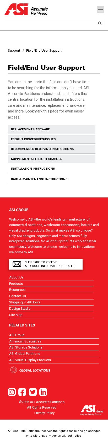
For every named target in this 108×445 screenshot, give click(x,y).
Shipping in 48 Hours (25, 302)
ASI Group (17, 335)
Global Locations (34, 370)
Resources (17, 290)
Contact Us (17, 296)
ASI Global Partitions (24, 354)
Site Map (16, 315)
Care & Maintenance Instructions (39, 179)
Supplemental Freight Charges (36, 159)
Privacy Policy (44, 413)
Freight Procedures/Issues (33, 139)
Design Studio (20, 308)
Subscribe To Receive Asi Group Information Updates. (50, 264)
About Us (16, 277)
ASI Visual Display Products (30, 360)
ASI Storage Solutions (25, 347)
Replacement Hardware (30, 129)
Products (16, 284)
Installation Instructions (33, 168)
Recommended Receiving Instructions (42, 149)
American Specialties (25, 341)
